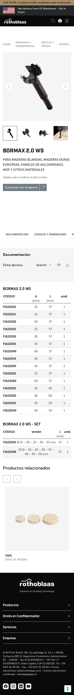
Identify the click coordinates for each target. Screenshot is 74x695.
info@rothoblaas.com (29, 670)
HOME (7, 44)
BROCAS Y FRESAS (47, 44)
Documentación (17, 234)
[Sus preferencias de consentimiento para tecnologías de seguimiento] (67, 688)
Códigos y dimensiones (50, 234)
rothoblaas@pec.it (27, 674)
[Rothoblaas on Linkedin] (13, 686)
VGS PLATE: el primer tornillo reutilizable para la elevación (37, 2)
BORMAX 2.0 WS (65, 44)
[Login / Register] (60, 21)
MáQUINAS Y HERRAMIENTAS (25, 44)
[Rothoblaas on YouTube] (28, 686)
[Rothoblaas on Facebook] (6, 686)
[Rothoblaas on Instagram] (21, 686)
